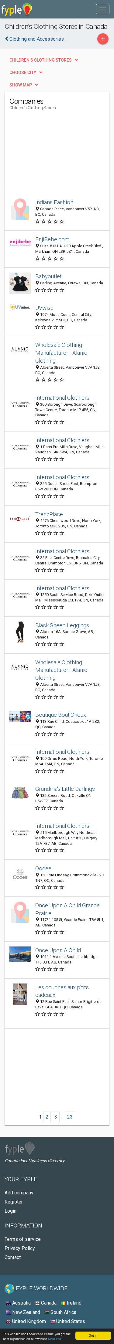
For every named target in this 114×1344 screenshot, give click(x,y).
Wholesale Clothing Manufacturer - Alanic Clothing (61, 353)
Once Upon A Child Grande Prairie (67, 909)
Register (14, 1202)
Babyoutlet (48, 276)
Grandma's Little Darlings (65, 789)
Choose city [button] (22, 72)
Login (10, 1211)
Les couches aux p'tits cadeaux (62, 991)
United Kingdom (28, 1321)
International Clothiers (62, 397)
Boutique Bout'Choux (60, 715)
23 (70, 1117)
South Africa (62, 1312)
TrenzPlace (49, 514)
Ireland (73, 1303)
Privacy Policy (20, 1248)
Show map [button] (20, 85)
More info (54, 1338)
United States (70, 1321)
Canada (48, 1303)
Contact (13, 1257)
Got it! (93, 1335)
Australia (21, 1303)
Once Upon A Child (58, 950)
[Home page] (17, 9)
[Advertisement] (55, 153)
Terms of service (23, 1239)
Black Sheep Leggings (62, 625)
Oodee (43, 868)
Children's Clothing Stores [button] (40, 60)
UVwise (44, 308)
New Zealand (25, 1312)
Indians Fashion (54, 202)
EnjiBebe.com (52, 239)
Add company (19, 1193)
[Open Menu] (102, 9)
